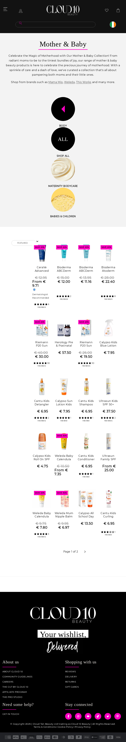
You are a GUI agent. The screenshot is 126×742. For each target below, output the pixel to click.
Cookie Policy (65, 727)
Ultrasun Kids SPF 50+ (108, 402)
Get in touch (10, 714)
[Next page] (84, 551)
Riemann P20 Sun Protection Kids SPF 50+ (42, 344)
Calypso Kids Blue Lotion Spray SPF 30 (108, 344)
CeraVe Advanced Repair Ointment (42, 269)
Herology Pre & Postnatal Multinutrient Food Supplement (64, 344)
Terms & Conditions (45, 727)
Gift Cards (72, 687)
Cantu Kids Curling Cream (108, 515)
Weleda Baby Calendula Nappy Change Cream (41, 515)
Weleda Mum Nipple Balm (64, 515)
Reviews (70, 671)
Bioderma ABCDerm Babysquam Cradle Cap (86, 269)
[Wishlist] (107, 10)
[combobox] (55, 24)
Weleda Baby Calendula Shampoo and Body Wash (64, 457)
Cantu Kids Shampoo (86, 402)
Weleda (69, 82)
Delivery (71, 677)
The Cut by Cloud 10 (15, 687)
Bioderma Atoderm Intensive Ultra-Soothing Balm (108, 269)
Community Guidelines (17, 677)
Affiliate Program (14, 692)
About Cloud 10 (12, 671)
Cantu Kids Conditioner (86, 457)
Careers (7, 682)
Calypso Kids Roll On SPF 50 (42, 457)
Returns (70, 682)
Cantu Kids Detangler (42, 402)
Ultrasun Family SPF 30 (108, 457)
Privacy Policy (83, 727)
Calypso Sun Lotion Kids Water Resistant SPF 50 (64, 403)
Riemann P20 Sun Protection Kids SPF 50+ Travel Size (86, 344)
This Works (83, 82)
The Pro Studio (12, 697)
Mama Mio (55, 82)
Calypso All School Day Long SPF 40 (86, 515)
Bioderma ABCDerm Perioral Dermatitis (63, 269)
